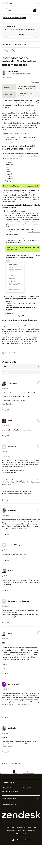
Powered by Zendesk (23, 840)
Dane (5, 737)
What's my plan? (35, 82)
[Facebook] (6, 50)
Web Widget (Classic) (19, 191)
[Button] (3, 353)
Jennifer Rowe (13, 71)
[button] (19, 783)
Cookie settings (10, 830)
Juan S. (10, 421)
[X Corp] (10, 50)
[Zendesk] (21, 815)
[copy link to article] (3, 50)
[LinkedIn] (13, 50)
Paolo (10, 633)
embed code (6, 329)
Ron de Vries (12, 728)
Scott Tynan (12, 571)
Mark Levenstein (13, 684)
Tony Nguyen (12, 383)
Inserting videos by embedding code (18, 142)
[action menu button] (38, 382)
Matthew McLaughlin (15, 545)
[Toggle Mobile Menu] (38, 3)
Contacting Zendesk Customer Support (15, 659)
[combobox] (21, 366)
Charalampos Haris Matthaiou (18, 601)
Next (27, 771)
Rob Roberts (12, 447)
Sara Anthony (6, 456)
